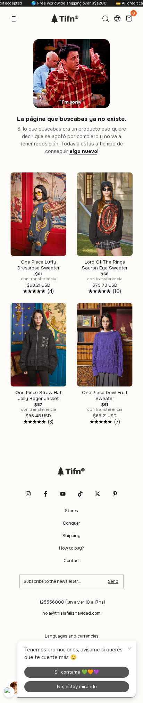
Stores (71, 511)
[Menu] (15, 19)
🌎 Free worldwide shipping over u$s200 (61, 3)
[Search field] (105, 19)
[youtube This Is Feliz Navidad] (63, 494)
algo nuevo (83, 151)
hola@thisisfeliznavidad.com (71, 613)
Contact (72, 560)
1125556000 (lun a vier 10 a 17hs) (71, 602)
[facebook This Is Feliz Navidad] (45, 494)
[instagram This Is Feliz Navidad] (28, 494)
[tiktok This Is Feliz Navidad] (80, 494)
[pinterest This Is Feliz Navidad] (115, 494)
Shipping (71, 536)
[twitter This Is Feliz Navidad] (97, 494)
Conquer (71, 523)
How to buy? (71, 548)
